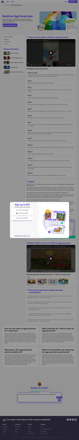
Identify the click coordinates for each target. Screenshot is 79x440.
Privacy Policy (29, 220)
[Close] (67, 204)
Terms (24, 220)
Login (28, 236)
